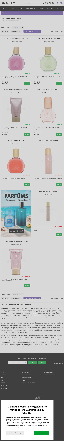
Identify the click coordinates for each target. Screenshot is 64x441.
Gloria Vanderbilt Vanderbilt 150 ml (16, 241)
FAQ (2, 380)
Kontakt (3, 372)
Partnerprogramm (48, 375)
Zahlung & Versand (27, 375)
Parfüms (2, 8)
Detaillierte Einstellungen (15, 433)
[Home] (1, 20)
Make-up (41, 8)
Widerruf (24, 380)
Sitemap (3, 383)
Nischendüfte (12, 8)
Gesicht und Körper (31, 8)
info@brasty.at (58, 363)
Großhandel (60, 8)
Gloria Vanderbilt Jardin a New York (48, 38)
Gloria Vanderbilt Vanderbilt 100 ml (16, 90)
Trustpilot (25, 399)
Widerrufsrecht (26, 377)
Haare (20, 8)
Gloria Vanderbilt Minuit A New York (16, 38)
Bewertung (4, 388)
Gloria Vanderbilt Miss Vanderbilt (48, 90)
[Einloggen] (57, 3)
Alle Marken (4, 385)
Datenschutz (25, 372)
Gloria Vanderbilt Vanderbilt (48, 141)
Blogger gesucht (48, 372)
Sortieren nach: (6, 27)
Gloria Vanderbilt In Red (16, 141)
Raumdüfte (50, 8)
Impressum (4, 375)
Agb (2, 377)
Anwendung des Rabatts (28, 383)
